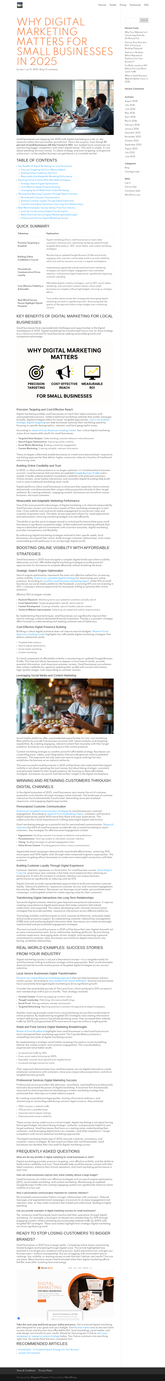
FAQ (146, 5)
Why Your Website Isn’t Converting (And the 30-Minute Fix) (136, 35)
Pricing (123, 5)
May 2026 (130, 113)
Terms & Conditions (25, 1371)
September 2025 (133, 145)
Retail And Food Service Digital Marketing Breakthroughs (49, 215)
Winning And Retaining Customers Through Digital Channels (47, 194)
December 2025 (133, 133)
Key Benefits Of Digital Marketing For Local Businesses (45, 166)
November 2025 (133, 137)
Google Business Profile (87, 473)
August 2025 (131, 149)
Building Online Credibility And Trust (39, 173)
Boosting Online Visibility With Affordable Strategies (44, 180)
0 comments (52, 70)
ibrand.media (82, 1328)
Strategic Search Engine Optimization (39, 184)
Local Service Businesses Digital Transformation (44, 212)
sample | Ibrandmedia (29, 1353)
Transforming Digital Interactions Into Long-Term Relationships (52, 204)
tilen (21, 70)
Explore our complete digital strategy (54, 578)
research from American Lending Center (53, 430)
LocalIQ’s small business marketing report (66, 581)
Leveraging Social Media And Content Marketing (45, 190)
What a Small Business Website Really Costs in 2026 (136, 79)
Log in (128, 183)
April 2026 (130, 117)
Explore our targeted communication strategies (42, 811)
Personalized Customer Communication (40, 198)
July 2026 (130, 105)
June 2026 (130, 109)
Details (113, 5)
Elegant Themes (40, 1377)
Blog (42, 70)
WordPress (70, 1377)
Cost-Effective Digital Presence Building (40, 187)
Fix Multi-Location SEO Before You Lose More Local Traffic (136, 69)
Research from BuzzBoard (30, 1031)
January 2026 (132, 129)
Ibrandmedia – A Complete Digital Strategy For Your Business (48, 1350)
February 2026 (132, 125)
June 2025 (130, 157)
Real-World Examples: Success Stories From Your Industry (46, 208)
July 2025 (130, 153)
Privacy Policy (45, 1371)
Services (102, 5)
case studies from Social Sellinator (67, 981)
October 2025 (132, 141)
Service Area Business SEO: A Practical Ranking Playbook (136, 46)
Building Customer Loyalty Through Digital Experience (47, 201)
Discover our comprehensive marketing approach (44, 978)
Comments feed (132, 191)
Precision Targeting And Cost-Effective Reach (43, 170)
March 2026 (131, 121)
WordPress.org (132, 195)
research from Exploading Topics (65, 814)
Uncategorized (132, 172)
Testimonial (135, 5)
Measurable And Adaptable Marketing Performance (46, 177)
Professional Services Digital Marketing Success (44, 218)
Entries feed (131, 187)
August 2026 (131, 101)
